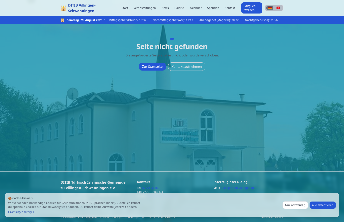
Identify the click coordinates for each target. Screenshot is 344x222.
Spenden (213, 8)
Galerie (179, 8)
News (165, 8)
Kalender (196, 8)
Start (125, 8)
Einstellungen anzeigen (21, 212)
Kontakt (230, 8)
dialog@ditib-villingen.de (238, 188)
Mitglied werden (250, 8)
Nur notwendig (295, 205)
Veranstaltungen (145, 8)
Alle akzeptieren (322, 205)
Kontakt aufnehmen (187, 66)
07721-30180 (150, 188)
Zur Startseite (152, 66)
